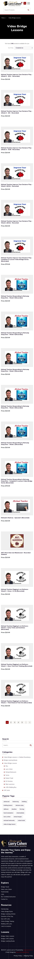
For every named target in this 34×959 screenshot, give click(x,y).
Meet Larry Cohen (6, 889)
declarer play (19, 805)
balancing (16, 801)
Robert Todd (9, 778)
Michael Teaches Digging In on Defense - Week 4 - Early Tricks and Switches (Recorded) (15, 627)
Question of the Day (7, 916)
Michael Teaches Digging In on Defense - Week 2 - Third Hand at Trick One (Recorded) (16, 702)
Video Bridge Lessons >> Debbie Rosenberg (17, 757)
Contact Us (4, 899)
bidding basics (8, 805)
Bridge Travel (5, 887)
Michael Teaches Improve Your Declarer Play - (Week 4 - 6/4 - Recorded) (16, 112)
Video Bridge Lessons (10, 763)
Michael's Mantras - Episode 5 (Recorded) (15, 518)
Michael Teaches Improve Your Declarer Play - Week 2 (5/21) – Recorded (16, 185)
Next (25, 722)
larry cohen (7, 817)
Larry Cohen (9, 769)
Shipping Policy (28, 956)
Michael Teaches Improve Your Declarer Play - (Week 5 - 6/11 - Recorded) (16, 75)
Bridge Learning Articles (8, 914)
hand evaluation (8, 813)
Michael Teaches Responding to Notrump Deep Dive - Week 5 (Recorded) (15, 297)
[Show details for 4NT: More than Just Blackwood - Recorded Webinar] (17, 541)
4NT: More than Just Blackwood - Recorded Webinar (15, 553)
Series (7, 775)
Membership (4, 909)
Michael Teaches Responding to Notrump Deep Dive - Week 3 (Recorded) (15, 370)
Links (2, 894)
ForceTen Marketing (22, 952)
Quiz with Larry (5, 919)
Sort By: (10, 48)
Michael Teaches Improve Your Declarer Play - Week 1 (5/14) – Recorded (16, 222)
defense (6, 809)
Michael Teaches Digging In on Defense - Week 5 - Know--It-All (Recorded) (15, 590)
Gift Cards (7, 790)
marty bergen (18, 817)
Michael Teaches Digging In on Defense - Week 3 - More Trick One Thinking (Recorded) (16, 665)
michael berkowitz (9, 820)
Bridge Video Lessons (7, 936)
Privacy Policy (18, 956)
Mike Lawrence (9, 784)
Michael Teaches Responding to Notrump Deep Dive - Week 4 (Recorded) (15, 333)
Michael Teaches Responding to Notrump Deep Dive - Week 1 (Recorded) (15, 443)
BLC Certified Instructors (8, 897)
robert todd (21, 820)
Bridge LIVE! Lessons (7, 939)
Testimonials (4, 892)
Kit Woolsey (9, 781)
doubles (14, 809)
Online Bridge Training (7, 921)
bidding (24, 801)
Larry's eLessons (6, 926)
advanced (6, 801)
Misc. (6, 766)
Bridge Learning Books (10, 760)
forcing (22, 809)
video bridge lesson (9, 824)
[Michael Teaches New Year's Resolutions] (17, 506)
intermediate (20, 813)
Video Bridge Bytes (7, 911)
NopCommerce (28, 950)
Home (3, 18)
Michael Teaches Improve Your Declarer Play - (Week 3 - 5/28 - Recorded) (16, 148)
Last (29, 722)
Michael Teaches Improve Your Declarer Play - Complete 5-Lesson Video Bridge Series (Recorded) (16, 259)
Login (25, 3)
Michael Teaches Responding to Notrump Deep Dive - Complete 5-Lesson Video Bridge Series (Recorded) (16, 481)
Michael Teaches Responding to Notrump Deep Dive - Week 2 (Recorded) (15, 407)
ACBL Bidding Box (10, 787)
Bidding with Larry (6, 924)
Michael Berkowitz (10, 772)
